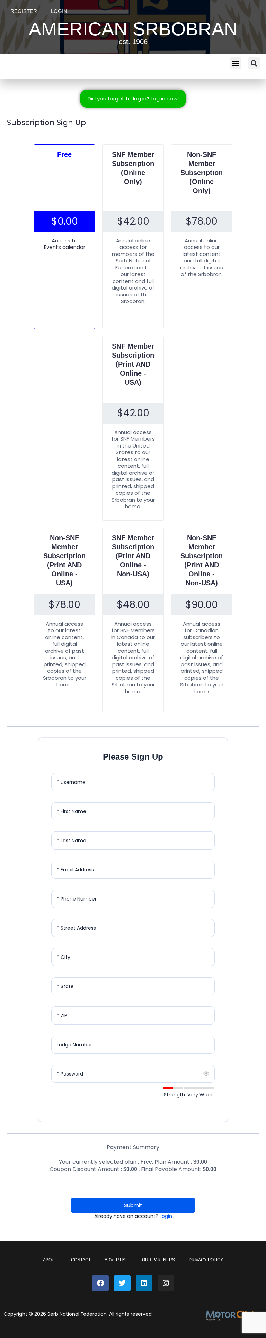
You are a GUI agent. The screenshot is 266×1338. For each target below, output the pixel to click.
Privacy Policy (206, 1259)
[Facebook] (100, 1283)
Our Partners (158, 1259)
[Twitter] (122, 1283)
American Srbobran (133, 28)
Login (59, 11)
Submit (133, 1205)
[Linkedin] (144, 1283)
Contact (81, 1259)
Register (23, 11)
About (50, 1259)
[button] (235, 63)
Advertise (116, 1259)
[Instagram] (166, 1283)
